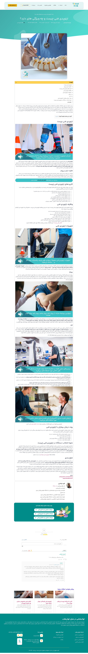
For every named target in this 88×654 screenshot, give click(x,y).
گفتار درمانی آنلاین (79, 642)
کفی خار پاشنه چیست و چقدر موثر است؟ (64, 602)
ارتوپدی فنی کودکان (44, 455)
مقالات (54, 5)
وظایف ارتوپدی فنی (67, 90)
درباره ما (33, 5)
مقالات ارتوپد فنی (20, 22)
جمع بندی (69, 102)
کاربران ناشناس (56, 564)
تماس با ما (40, 5)
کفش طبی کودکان (41, 180)
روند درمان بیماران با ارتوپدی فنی (64, 98)
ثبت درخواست (60, 637)
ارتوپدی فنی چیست (68, 85)
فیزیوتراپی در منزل (79, 635)
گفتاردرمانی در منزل (79, 640)
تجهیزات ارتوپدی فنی (67, 92)
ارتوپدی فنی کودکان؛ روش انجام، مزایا (45, 602)
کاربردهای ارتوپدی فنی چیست (65, 89)
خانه (65, 5)
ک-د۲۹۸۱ (55, 486)
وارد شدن (23, 539)
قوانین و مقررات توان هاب (32, 22)
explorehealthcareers (68, 478)
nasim (61, 563)
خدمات (61, 5)
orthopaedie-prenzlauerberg (66, 477)
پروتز (70, 94)
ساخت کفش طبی (35, 424)
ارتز (70, 96)
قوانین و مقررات (47, 5)
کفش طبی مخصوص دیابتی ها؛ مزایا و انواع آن (24, 602)
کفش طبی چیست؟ (57, 223)
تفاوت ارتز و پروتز (67, 87)
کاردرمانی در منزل (80, 637)
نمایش (57, 116)
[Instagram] (21, 635)
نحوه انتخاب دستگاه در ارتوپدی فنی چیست (62, 100)
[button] (25, 5)
